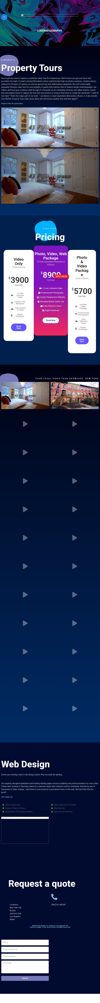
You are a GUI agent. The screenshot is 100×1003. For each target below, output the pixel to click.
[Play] (50, 127)
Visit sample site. (7, 797)
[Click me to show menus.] (4, 17)
